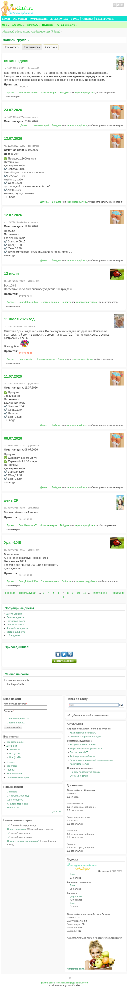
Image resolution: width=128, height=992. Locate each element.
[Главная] (17, 14)
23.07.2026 (13, 110)
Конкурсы (11, 765)
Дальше (56, 811)
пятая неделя (16, 61)
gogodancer (76, 896)
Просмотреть (11, 47)
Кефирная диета (15, 631)
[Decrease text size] (114, 6)
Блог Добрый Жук (28, 302)
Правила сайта (47, 983)
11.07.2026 (13, 376)
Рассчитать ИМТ (79, 752)
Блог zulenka (25, 359)
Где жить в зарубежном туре (85, 736)
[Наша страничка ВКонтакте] (58, 656)
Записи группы (33, 47)
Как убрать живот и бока (83, 744)
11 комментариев (45, 359)
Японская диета (15, 624)
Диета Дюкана (14, 613)
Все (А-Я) (14, 753)
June (72, 874)
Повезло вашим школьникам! (23, 841)
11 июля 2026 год (19, 319)
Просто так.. (13, 807)
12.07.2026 (13, 215)
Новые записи (14, 773)
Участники (51, 47)
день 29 (11, 500)
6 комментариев (50, 302)
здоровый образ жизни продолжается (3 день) (31, 31)
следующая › (100, 592)
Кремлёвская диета (17, 628)
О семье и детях (79, 775)
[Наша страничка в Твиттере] (64, 656)
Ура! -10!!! (12, 542)
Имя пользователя (15, 703)
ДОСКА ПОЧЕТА (59, 19)
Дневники (11, 745)
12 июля (11, 273)
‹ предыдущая (27, 592)
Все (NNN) (15, 757)
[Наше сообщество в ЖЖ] (70, 656)
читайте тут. (76, 968)
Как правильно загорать (83, 732)
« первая (10, 592)
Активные (14, 749)
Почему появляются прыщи (85, 772)
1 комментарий (40, 125)
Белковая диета (15, 617)
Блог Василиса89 (28, 92)
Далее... (11, 92)
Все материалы (15, 742)
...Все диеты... (14, 635)
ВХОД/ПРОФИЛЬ (105, 19)
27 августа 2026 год (18, 795)
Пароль (9, 711)
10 (78, 592)
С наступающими (16, 829)
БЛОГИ (6, 19)
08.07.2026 (13, 438)
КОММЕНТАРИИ (39, 19)
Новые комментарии (17, 777)
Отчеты (10, 762)
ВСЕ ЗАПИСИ (20, 19)
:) (8, 825)
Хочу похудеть (15, 799)
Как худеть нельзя (80, 763)
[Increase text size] (122, 6)
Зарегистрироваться (18, 718)
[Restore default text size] (118, 6)
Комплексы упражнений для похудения (91, 760)
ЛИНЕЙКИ (87, 19)
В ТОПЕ (75, 19)
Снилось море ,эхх (17, 803)
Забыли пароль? (16, 722)
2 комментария (48, 92)
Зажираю (12, 791)
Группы (10, 769)
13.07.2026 (13, 138)
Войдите (64, 92)
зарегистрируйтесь (85, 92)
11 (84, 592)
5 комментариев (50, 581)
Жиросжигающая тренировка (86, 748)
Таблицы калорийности (82, 756)
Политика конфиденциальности (72, 983)
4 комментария (48, 525)
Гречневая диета (15, 621)
